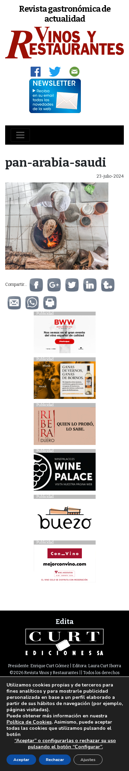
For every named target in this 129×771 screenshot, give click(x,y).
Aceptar (21, 759)
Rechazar (55, 759)
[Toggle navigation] (20, 135)
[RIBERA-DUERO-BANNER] (65, 427)
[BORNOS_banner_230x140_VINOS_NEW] (65, 382)
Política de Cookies (29, 722)
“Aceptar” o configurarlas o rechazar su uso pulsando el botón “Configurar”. (65, 744)
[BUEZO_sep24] (65, 519)
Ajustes (88, 759)
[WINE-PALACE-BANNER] (65, 473)
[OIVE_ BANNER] (65, 565)
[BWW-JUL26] (65, 336)
